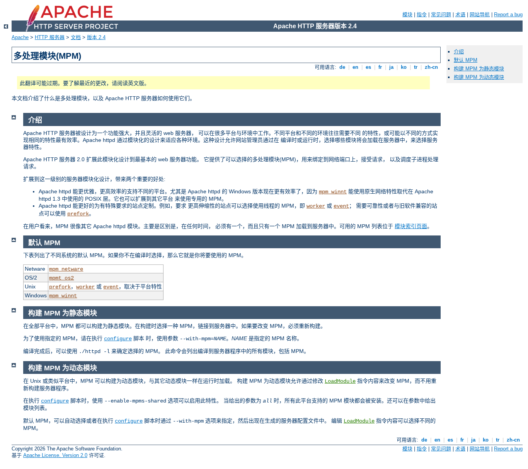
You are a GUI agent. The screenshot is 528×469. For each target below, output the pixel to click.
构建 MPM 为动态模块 (479, 77)
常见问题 (441, 14)
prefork (78, 214)
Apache (20, 37)
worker (316, 206)
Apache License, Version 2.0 (55, 455)
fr (380, 67)
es (368, 67)
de (342, 67)
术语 (460, 14)
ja (391, 67)
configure (118, 339)
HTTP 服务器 (50, 37)
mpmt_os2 (61, 278)
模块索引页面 (411, 226)
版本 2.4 (96, 37)
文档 (76, 37)
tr (415, 67)
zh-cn (431, 67)
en (355, 67)
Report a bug (508, 14)
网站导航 (480, 14)
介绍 (459, 52)
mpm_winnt (333, 192)
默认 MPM (465, 60)
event (341, 206)
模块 (407, 14)
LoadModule (340, 381)
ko (403, 67)
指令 (422, 14)
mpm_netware (66, 269)
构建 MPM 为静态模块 (479, 69)
